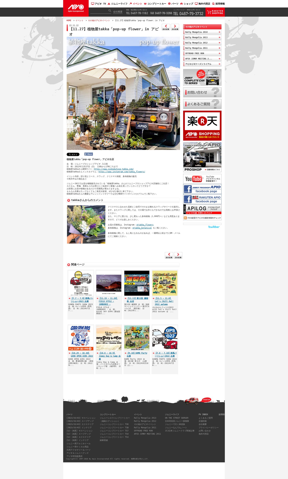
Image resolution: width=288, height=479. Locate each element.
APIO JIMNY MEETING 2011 (147, 434)
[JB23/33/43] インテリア (79, 427)
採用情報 (220, 3)
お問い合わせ (205, 431)
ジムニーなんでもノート (176, 427)
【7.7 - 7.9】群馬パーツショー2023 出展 (82, 299)
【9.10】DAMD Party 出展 (137, 354)
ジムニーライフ (119, 3)
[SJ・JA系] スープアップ (78, 434)
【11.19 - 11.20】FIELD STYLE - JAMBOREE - (108, 301)
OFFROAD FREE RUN (194, 53)
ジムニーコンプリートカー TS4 (114, 434)
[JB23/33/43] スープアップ (80, 421)
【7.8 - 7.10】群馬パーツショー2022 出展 (165, 354)
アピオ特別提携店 (74, 456)
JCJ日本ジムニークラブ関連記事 (179, 431)
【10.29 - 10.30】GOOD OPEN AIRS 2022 (82, 354)
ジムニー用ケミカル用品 (77, 447)
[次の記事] (175, 30)
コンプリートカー (157, 3)
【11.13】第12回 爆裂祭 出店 (137, 299)
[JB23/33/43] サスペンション (81, 418)
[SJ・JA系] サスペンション (79, 431)
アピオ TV (100, 3)
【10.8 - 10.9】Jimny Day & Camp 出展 (110, 356)
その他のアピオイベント (99, 20)
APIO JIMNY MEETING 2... (198, 59)
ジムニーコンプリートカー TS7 (114, 431)
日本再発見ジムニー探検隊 (177, 421)
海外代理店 (204, 3)
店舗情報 (203, 421)
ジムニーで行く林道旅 (175, 424)
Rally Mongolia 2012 (196, 43)
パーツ (175, 3)
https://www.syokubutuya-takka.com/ (114, 169)
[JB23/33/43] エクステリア (80, 424)
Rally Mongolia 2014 (196, 32)
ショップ (188, 3)
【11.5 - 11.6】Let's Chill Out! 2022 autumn (164, 301)
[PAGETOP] (194, 403)
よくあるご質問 (206, 418)
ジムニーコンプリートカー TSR (114, 424)
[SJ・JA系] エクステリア (78, 437)
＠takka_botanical (142, 228)
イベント (137, 3)
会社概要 (117, 11)
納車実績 (104, 440)
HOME (68, 20)
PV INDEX (203, 414)
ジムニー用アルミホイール (78, 443)
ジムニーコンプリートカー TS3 (114, 437)
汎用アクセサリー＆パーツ (78, 450)
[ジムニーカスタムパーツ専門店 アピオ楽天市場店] (215, 15)
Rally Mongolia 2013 (196, 37)
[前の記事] (166, 30)
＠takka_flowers (145, 225)
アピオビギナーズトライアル (198, 64)
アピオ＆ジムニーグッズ (77, 453)
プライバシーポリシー (209, 427)
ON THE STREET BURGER (176, 418)
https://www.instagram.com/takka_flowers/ (121, 172)
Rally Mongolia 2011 (196, 48)
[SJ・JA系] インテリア (77, 440)
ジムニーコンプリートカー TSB (114, 427)
